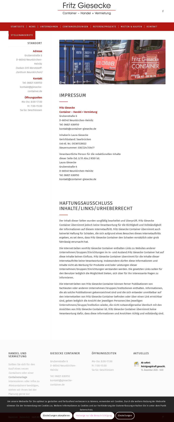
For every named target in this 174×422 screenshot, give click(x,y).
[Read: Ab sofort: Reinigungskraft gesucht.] (136, 364)
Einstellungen (125, 415)
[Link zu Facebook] (163, 11)
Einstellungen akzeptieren (56, 415)
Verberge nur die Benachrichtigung (94, 415)
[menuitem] (17, 26)
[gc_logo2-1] (87, 11)
